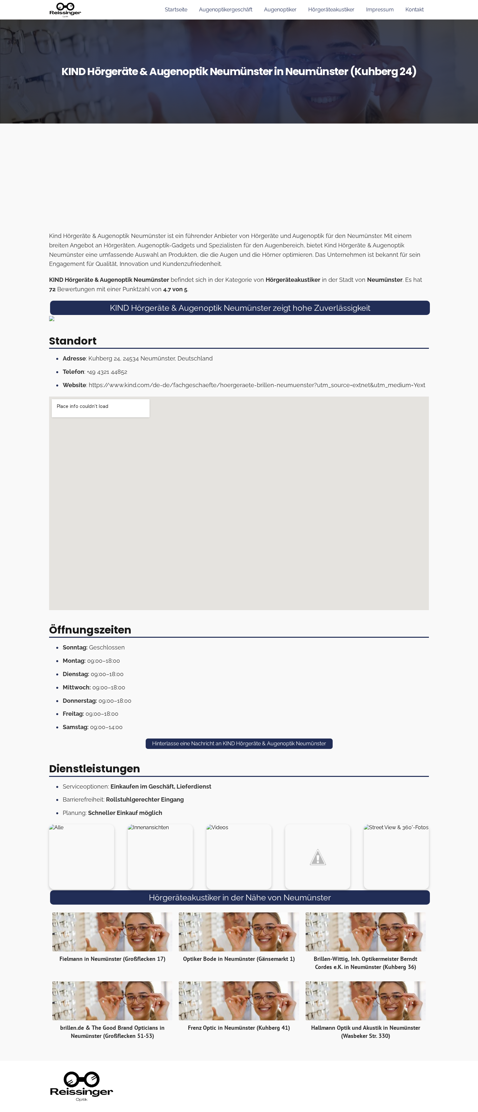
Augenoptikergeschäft (225, 10)
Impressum (380, 10)
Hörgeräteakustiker (331, 10)
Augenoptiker (280, 10)
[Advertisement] (239, 179)
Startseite (176, 10)
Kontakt (414, 10)
